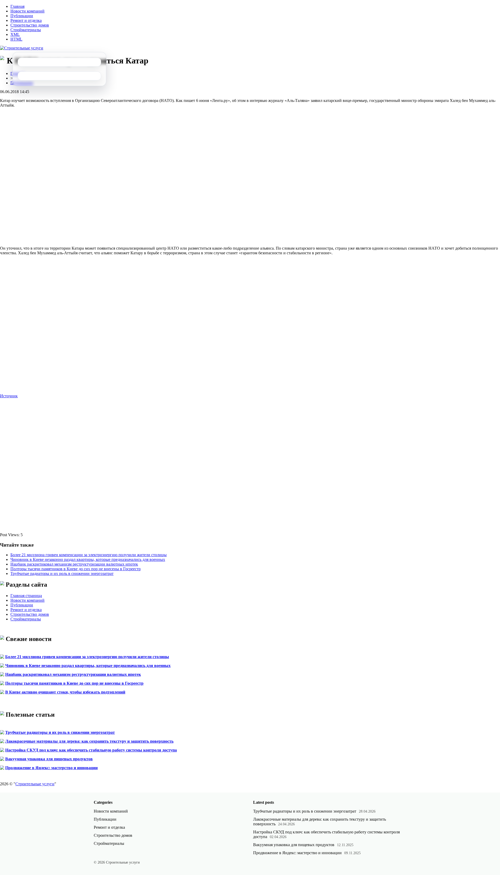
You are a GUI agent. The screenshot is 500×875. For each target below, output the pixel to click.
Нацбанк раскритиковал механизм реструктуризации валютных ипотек (74, 564)
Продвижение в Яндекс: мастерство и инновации (51, 768)
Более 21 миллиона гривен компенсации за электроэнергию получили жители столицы (88, 555)
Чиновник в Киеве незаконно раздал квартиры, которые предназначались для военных (87, 559)
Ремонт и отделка (26, 20)
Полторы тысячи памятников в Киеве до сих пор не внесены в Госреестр (75, 569)
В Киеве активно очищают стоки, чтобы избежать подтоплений (65, 692)
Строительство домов (29, 25)
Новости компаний (27, 11)
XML (15, 34)
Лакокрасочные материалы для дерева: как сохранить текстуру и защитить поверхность (89, 741)
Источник (9, 396)
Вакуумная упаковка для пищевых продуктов (49, 759)
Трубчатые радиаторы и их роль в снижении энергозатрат (62, 573)
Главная (17, 6)
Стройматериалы (25, 30)
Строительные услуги (34, 784)
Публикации (21, 16)
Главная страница (26, 595)
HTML (16, 39)
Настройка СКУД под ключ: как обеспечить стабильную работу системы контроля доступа (91, 750)
